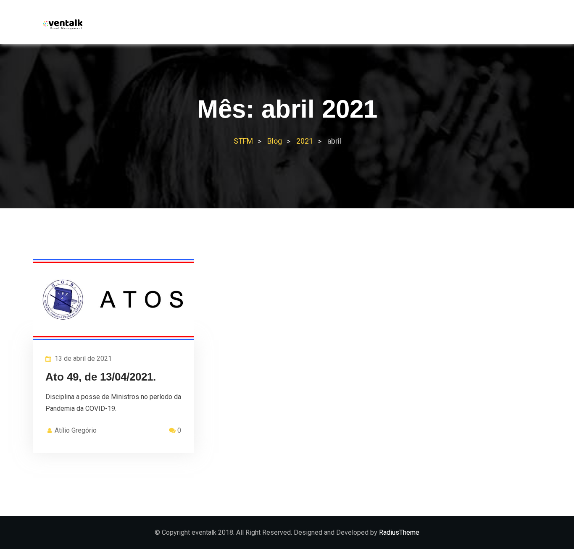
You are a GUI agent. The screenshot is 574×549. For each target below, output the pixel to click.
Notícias (453, 25)
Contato (498, 25)
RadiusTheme (399, 532)
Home (327, 25)
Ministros (407, 25)
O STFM (362, 25)
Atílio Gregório (76, 430)
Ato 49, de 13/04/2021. (100, 376)
